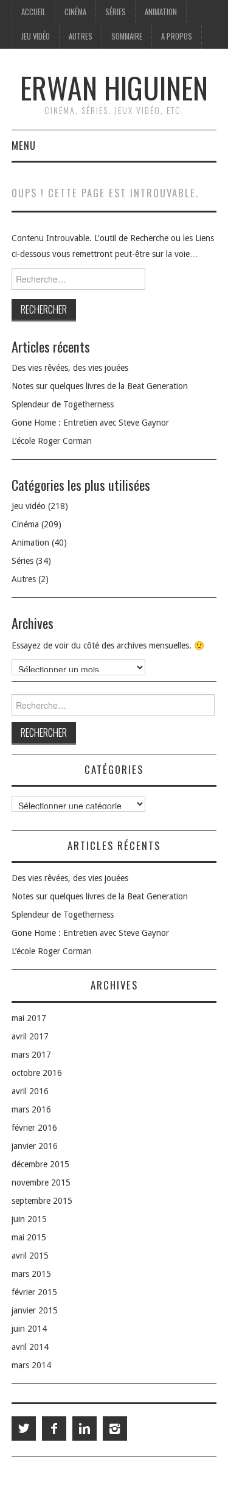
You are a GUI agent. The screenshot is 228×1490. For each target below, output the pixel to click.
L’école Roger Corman (52, 441)
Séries (115, 12)
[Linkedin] (84, 1428)
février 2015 (34, 1292)
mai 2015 (29, 1237)
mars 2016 (31, 1109)
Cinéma (75, 12)
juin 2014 (29, 1329)
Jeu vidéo (35, 36)
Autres (80, 36)
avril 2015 (30, 1255)
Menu (24, 145)
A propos (176, 36)
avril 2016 (30, 1091)
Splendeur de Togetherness (63, 404)
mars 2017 (31, 1055)
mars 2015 (31, 1274)
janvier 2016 (35, 1146)
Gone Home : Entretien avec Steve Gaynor (90, 422)
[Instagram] (115, 1428)
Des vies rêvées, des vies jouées (70, 368)
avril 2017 (30, 1036)
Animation (161, 12)
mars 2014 (31, 1365)
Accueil (33, 12)
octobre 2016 (37, 1073)
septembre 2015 (42, 1201)
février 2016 (34, 1128)
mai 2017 (29, 1018)
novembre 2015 (41, 1182)
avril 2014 (30, 1347)
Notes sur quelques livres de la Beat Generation (100, 386)
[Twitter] (24, 1428)
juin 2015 (29, 1219)
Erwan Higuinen (114, 87)
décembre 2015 (40, 1164)
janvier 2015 (35, 1310)
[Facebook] (54, 1428)
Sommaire (126, 36)
